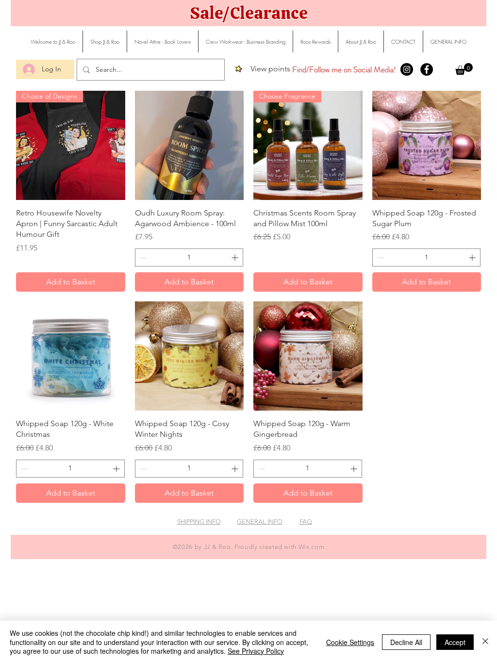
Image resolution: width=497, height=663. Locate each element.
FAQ (305, 521)
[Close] (485, 642)
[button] (464, 69)
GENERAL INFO (259, 521)
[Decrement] (142, 257)
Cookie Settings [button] (350, 642)
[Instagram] (406, 69)
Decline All (406, 642)
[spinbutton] (189, 257)
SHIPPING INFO (199, 521)
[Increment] (236, 257)
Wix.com (311, 546)
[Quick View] (189, 145)
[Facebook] (426, 69)
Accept (455, 642)
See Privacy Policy (256, 651)
